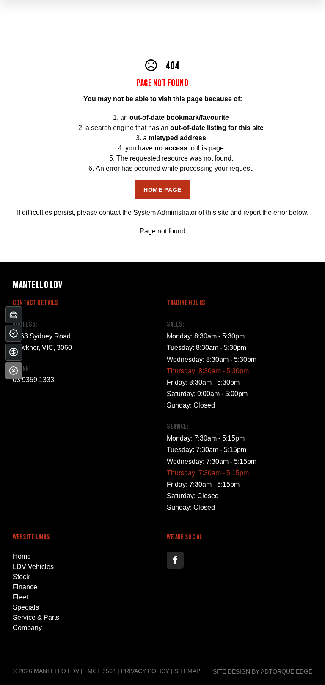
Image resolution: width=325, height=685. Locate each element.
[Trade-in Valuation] (13, 314)
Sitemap (187, 671)
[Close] (13, 370)
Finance (25, 587)
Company (27, 627)
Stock (21, 576)
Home (22, 556)
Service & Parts (36, 617)
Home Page (162, 189)
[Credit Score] (13, 333)
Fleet (20, 597)
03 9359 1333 (33, 379)
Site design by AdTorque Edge (262, 671)
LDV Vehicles (33, 566)
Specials (26, 607)
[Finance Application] (13, 352)
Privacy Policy (145, 671)
